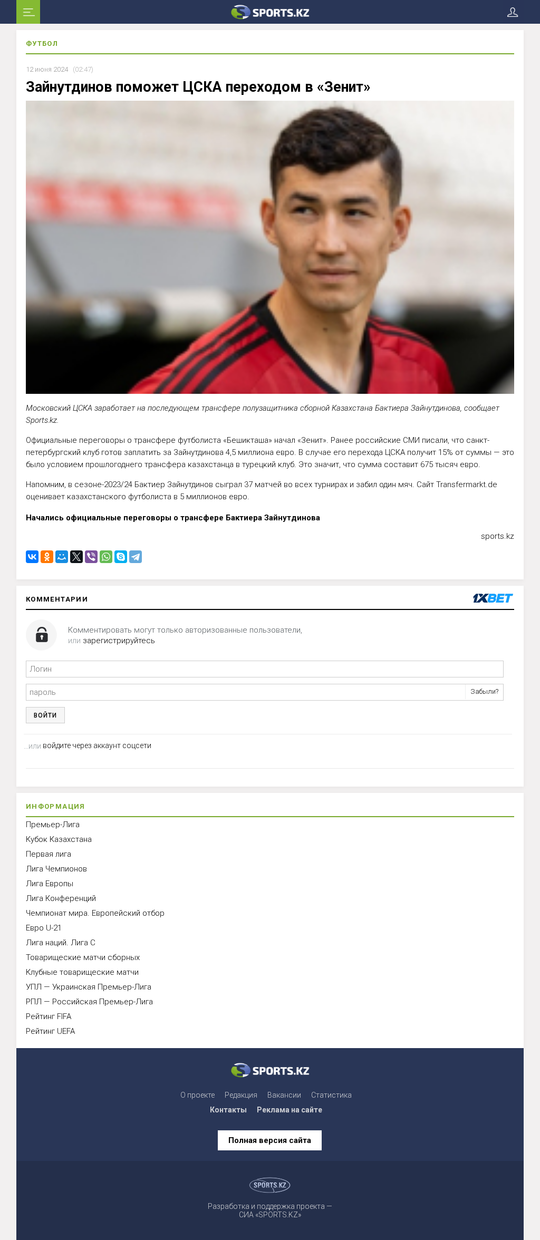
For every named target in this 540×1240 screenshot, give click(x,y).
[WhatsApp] (106, 556)
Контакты (228, 1110)
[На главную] (270, 12)
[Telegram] (135, 556)
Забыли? (484, 691)
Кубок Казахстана (59, 839)
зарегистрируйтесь (119, 640)
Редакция (241, 1095)
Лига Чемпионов (56, 869)
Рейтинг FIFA (48, 1016)
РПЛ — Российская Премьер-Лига (89, 1001)
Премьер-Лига (53, 824)
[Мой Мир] (61, 556)
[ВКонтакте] (32, 556)
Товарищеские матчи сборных (83, 957)
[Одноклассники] (47, 556)
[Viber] (91, 556)
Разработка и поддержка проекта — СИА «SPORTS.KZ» (270, 1210)
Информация (55, 806)
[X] (76, 556)
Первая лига (48, 854)
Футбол (42, 43)
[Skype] (120, 556)
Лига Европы (49, 883)
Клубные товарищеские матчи (82, 972)
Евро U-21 (44, 928)
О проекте (197, 1095)
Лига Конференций (61, 898)
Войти (45, 715)
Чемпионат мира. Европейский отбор (95, 913)
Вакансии (284, 1095)
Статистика (331, 1095)
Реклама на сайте (289, 1110)
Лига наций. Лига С (60, 942)
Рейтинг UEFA (50, 1031)
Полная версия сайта (269, 1140)
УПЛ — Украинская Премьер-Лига (88, 987)
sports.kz (497, 536)
